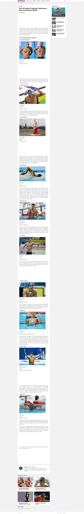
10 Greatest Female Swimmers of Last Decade (24, 503)
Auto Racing (43, 0)
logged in (22, 508)
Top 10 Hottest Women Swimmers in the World (24, 489)
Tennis (31, 0)
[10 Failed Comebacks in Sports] (42, 497)
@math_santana (22, 298)
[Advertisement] (33, 20)
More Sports (48, 0)
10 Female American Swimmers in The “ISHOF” (41, 489)
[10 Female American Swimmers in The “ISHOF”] (42, 482)
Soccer (27, 0)
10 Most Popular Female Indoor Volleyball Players (60, 22)
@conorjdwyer (21, 182)
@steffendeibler (22, 137)
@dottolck (21, 255)
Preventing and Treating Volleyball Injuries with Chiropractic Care (60, 30)
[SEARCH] (64, 1)
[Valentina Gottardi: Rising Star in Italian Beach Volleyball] (54, 26)
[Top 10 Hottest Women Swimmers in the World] (25, 482)
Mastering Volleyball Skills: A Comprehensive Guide (60, 33)
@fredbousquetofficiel (23, 59)
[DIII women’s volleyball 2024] (54, 19)
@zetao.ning (21, 414)
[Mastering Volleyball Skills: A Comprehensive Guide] (54, 34)
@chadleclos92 (22, 366)
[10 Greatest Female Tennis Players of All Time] (58, 12)
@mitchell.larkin (22, 220)
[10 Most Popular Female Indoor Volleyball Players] (54, 22)
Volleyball (34, 0)
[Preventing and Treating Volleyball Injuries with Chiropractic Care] (54, 30)
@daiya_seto (21, 330)
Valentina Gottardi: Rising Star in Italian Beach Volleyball (60, 26)
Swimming (38, 0)
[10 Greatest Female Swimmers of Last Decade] (25, 497)
